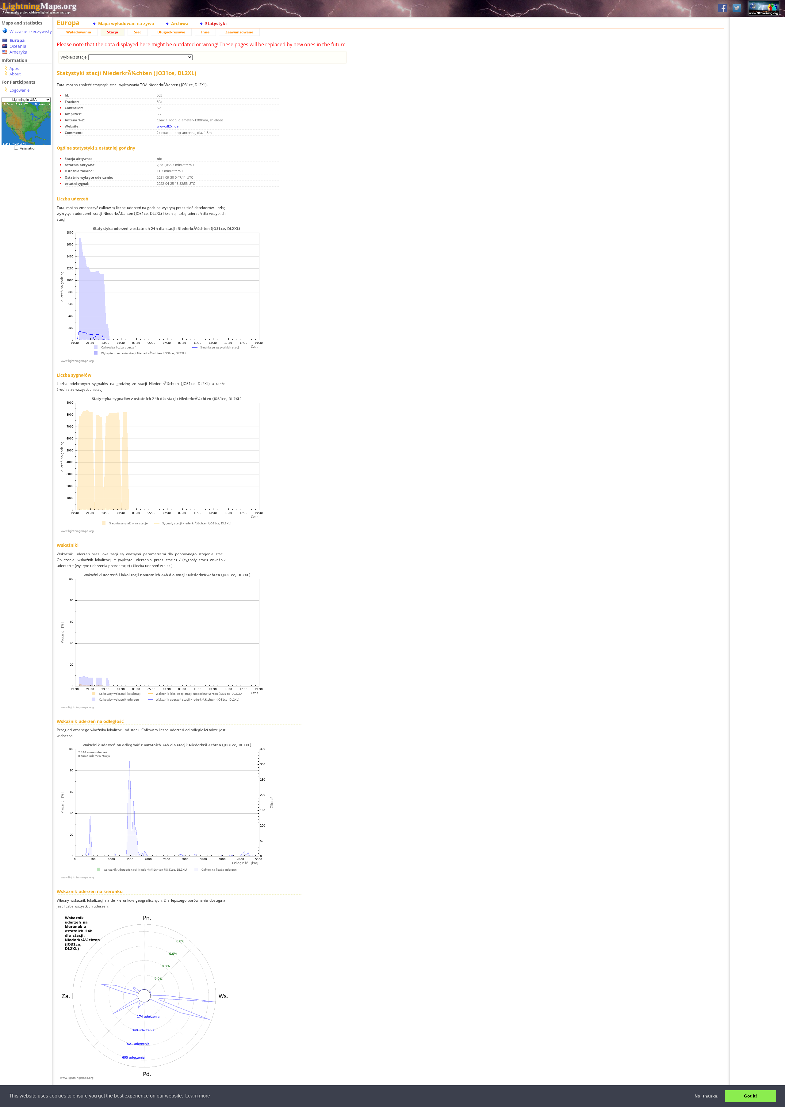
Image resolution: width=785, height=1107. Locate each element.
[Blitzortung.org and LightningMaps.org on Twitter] (737, 8)
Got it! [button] (750, 1096)
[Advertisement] (26, 276)
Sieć (137, 32)
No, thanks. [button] (706, 1096)
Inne (205, 32)
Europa (17, 40)
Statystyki (216, 23)
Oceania (18, 46)
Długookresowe (171, 32)
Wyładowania (78, 32)
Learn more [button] (197, 1095)
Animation (29, 148)
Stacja (112, 32)
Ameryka (18, 52)
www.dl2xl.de (167, 126)
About (15, 74)
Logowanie (19, 90)
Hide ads (757, 211)
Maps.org (39, 6)
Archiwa (179, 23)
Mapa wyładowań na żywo (126, 23)
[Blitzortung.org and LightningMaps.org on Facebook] (722, 8)
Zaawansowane (239, 32)
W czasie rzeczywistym (33, 31)
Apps (14, 68)
